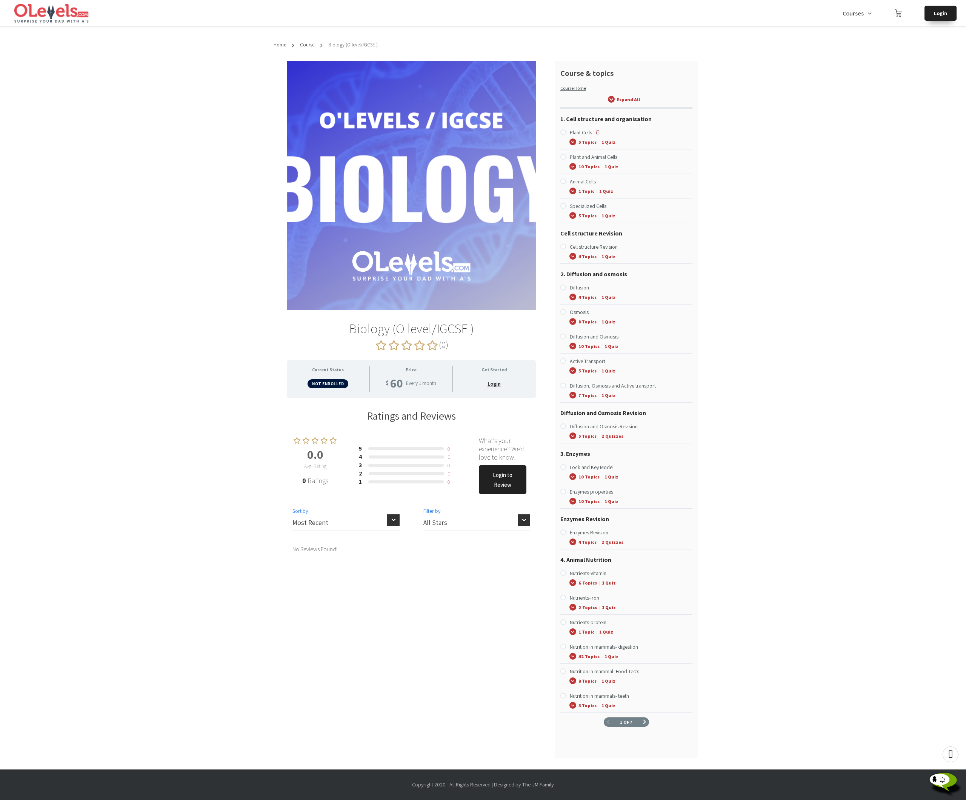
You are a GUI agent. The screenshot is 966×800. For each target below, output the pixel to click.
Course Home (573, 88)
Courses (853, 13)
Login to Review (502, 479)
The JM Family (538, 784)
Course (307, 45)
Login (940, 13)
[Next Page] (644, 722)
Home (280, 45)
